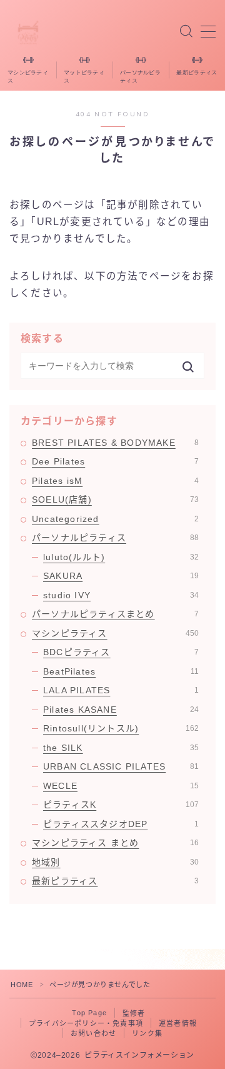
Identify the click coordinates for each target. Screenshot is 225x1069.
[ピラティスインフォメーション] (28, 32)
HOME (21, 984)
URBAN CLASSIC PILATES (121, 766)
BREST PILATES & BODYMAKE (115, 443)
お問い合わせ (93, 1033)
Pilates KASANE (121, 710)
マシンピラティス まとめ (115, 843)
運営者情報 (178, 1023)
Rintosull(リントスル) (121, 728)
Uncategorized (115, 519)
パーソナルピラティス (115, 538)
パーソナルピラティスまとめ (115, 614)
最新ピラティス (115, 881)
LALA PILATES (121, 690)
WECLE (121, 786)
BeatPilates (121, 671)
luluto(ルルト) (121, 557)
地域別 (115, 862)
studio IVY (121, 595)
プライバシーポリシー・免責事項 (86, 1023)
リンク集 (147, 1033)
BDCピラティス (121, 652)
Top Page (89, 1012)
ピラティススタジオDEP (121, 824)
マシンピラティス (115, 633)
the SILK (121, 748)
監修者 (134, 1013)
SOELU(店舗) (115, 499)
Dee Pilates (115, 461)
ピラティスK (121, 805)
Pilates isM (115, 481)
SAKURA (121, 576)
